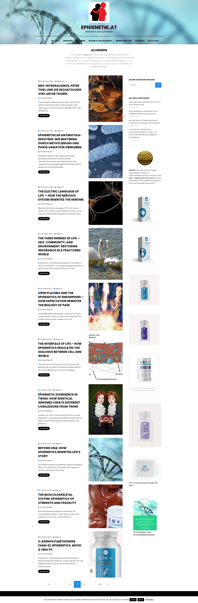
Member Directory (124, 41)
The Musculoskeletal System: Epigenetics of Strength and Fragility (57, 499)
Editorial (55, 41)
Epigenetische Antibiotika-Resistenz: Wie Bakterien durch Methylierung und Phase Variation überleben (60, 141)
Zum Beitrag (44, 115)
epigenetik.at (99, 27)
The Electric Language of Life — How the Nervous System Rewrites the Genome (61, 195)
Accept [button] (133, 599)
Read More (150, 600)
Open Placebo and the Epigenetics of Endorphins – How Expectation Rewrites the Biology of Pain (61, 299)
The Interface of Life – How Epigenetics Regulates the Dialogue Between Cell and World (60, 350)
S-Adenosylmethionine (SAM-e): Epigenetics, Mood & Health (59, 545)
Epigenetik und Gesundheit (100, 41)
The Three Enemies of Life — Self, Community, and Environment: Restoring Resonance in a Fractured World (59, 246)
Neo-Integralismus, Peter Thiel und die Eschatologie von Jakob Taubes (59, 90)
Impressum (68, 41)
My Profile (139, 41)
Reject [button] (141, 599)
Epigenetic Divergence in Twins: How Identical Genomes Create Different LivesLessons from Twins (59, 401)
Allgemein (43, 41)
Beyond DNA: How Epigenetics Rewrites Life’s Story (59, 452)
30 (101, 584)
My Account (153, 41)
